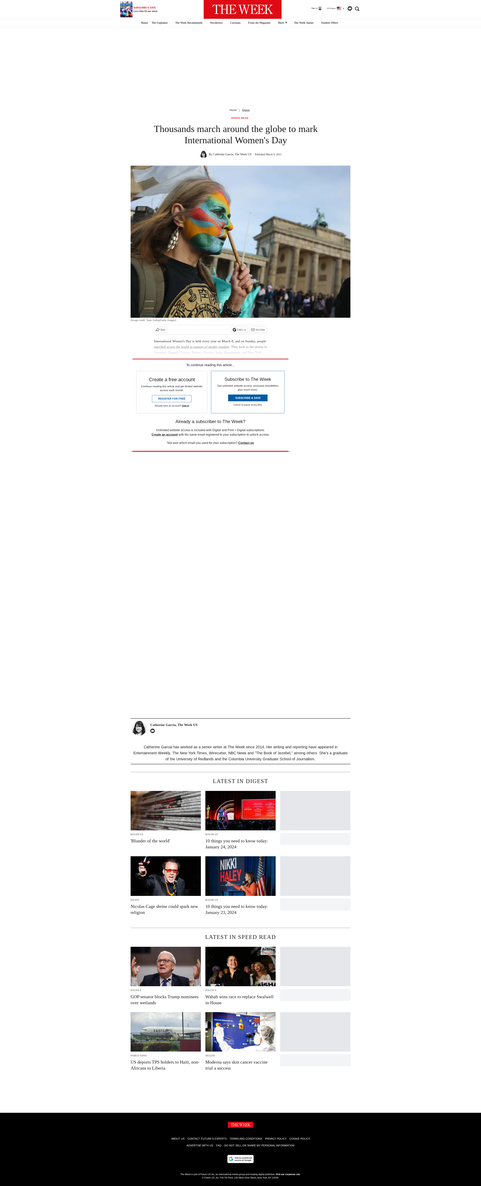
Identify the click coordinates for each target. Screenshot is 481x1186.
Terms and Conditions (246, 1138)
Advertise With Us (200, 1145)
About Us (178, 1138)
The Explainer (160, 22)
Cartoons (235, 22)
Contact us (246, 442)
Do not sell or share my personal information (259, 1145)
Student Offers (329, 22)
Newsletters (216, 22)
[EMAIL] (153, 730)
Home (233, 110)
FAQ (218, 1145)
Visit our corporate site (288, 1174)
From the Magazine (259, 22)
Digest (246, 110)
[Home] (144, 22)
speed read (240, 118)
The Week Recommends (188, 22)
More (281, 22)
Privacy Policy (276, 1138)
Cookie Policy (300, 1138)
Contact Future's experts (207, 1138)
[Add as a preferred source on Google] (240, 1159)
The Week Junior (304, 22)
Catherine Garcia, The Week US (232, 154)
